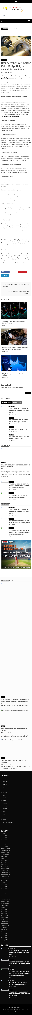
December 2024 (5, 872)
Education (5, 784)
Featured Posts (6, 445)
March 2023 (4, 915)
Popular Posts (6, 402)
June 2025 (4, 860)
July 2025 (3, 858)
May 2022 (4, 936)
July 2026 (3, 834)
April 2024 (4, 889)
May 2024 (4, 887)
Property (5, 808)
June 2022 (4, 934)
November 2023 (5, 899)
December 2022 (5, 921)
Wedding (5, 825)
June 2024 (4, 885)
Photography (6, 806)
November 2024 (5, 874)
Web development (8, 822)
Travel (3, 696)
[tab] (6, 402)
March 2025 (4, 866)
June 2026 (4, 836)
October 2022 (5, 925)
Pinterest (23, 272)
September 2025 (5, 854)
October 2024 (5, 876)
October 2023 (5, 901)
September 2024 (5, 878)
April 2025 (4, 864)
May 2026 (4, 838)
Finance (5, 792)
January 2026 (4, 846)
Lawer (4, 800)
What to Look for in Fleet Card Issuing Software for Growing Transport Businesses (15, 348)
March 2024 (4, 891)
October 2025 (5, 852)
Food (4, 795)
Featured (5, 789)
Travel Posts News (7, 580)
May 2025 (4, 862)
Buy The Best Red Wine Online (18, 429)
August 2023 (4, 905)
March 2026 (4, 842)
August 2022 (4, 929)
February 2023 (5, 917)
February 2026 (5, 844)
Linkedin (5, 275)
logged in (10, 387)
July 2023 (3, 907)
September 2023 (5, 903)
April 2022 (4, 938)
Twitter (14, 272)
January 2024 (4, 895)
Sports (4, 811)
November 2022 (5, 923)
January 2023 (4, 919)
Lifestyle (5, 803)
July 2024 (3, 882)
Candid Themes (19, 1011)
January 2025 (4, 870)
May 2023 (4, 911)
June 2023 (4, 909)
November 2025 (5, 850)
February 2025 (5, 868)
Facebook (5, 272)
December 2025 (5, 848)
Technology (12, 406)
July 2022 (3, 931)
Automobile (6, 779)
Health (4, 798)
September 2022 (5, 927)
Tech (4, 814)
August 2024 (4, 880)
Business (4, 60)
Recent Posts (17, 402)
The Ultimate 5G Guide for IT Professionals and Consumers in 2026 (19, 410)
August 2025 (4, 856)
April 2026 (4, 840)
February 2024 (5, 893)
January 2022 (4, 940)
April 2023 (4, 913)
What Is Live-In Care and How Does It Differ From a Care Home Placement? (19, 994)
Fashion (5, 787)
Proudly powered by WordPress (11, 1009)
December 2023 (5, 897)
